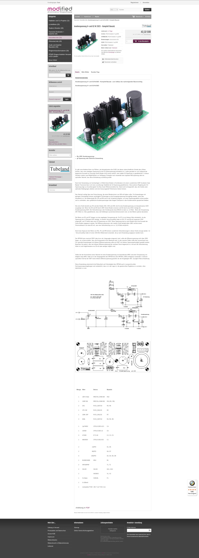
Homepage (111, 52)
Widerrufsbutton (52, 540)
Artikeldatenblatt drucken (111, 59)
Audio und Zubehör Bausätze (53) (55, 46)
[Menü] (195, 480)
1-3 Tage (109, 31)
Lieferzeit (50, 546)
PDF (88, 508)
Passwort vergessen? (55, 99)
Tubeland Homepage (55, 177)
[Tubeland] (146, 27)
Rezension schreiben (110, 62)
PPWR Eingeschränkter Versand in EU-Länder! (60, 55)
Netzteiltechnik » (54, 142)
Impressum (87, 16)
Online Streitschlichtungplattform (84, 530)
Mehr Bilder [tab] (85, 72)
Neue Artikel (53, 60)
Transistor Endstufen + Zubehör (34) (56, 33)
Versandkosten (66, 136)
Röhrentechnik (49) (55, 41)
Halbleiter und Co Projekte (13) (59, 21)
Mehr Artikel (52, 179)
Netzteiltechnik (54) (55, 37)
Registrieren (134, 2)
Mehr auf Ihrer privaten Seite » (58, 144)
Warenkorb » (143, 16)
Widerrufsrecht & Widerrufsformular (58, 543)
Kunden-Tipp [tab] (95, 72)
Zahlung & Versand (53, 527)
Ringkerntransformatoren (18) (59, 51)
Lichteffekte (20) (54, 24)
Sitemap (76, 527)
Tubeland (114, 48)
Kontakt (77, 16)
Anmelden (146, 2)
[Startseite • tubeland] (60, 9)
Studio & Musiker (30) (56, 28)
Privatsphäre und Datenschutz (57, 530)
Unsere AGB (51, 534)
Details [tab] (77, 72)
